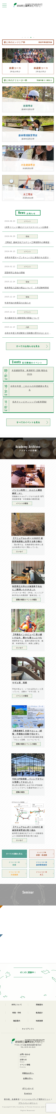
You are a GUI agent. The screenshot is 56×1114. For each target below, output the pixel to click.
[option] (28, 15)
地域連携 (39, 1021)
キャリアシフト (28, 1029)
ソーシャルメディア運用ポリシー (36, 1099)
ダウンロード (28, 1088)
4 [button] (30, 37)
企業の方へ (28, 1078)
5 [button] (33, 37)
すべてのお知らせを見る (28, 346)
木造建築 (14, 873)
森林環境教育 (41, 863)
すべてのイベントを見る (28, 422)
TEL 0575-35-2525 (28, 1047)
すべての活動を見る (14, 854)
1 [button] (22, 37)
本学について (16, 1005)
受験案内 (39, 1005)
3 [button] (28, 37)
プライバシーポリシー (28, 1103)
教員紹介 (39, 1013)
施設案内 (16, 1021)
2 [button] (25, 37)
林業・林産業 (41, 854)
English (28, 1094)
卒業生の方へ (28, 1073)
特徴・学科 (16, 1013)
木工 (41, 873)
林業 (14, 863)
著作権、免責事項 (12, 1099)
